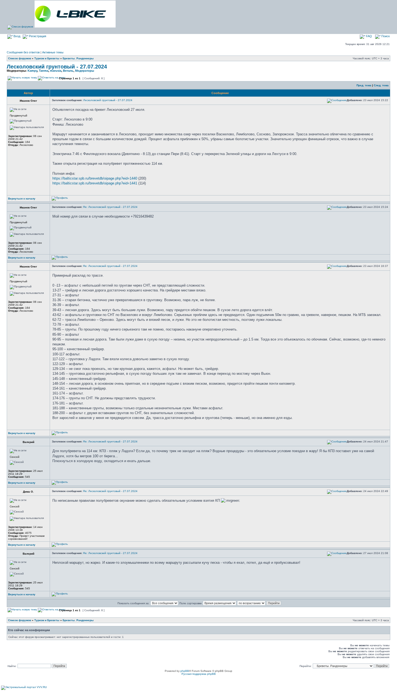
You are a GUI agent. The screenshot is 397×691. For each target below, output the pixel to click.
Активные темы (52, 52)
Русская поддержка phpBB (198, 673)
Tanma (43, 70)
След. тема (381, 85)
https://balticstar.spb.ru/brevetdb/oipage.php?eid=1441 (94, 183)
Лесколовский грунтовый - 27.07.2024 (57, 67)
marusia (55, 70)
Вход (16, 36)
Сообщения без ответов (23, 52)
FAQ (368, 36)
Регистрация (37, 36)
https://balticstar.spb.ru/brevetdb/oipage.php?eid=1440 (94, 178)
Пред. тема (363, 85)
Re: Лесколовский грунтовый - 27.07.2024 (110, 206)
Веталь (68, 70)
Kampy (32, 70)
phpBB (184, 670)
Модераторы (84, 70)
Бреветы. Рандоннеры (78, 58)
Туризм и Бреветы (46, 58)
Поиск (385, 36)
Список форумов (19, 58)
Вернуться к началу (21, 198)
